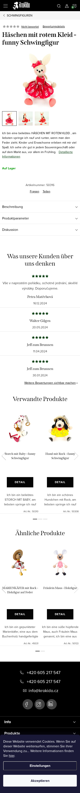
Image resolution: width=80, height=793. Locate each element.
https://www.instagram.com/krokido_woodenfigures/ (40, 704)
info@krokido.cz (43, 690)
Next (76, 456)
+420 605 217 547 (43, 672)
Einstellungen (40, 765)
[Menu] (5, 5)
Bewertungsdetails (54, 26)
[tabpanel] (20, 462)
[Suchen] (59, 5)
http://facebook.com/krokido (28, 704)
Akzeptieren (40, 780)
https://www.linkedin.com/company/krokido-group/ (52, 704)
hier (11, 755)
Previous (4, 456)
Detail (20, 482)
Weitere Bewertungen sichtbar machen (50, 383)
